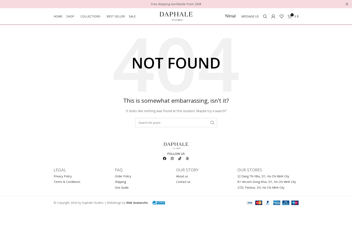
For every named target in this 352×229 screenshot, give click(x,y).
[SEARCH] (212, 122)
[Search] (265, 16)
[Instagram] (172, 158)
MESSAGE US (250, 16)
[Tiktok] (180, 158)
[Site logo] (176, 16)
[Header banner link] (176, 4)
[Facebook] (164, 158)
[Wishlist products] (281, 16)
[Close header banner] (347, 4)
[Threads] (187, 158)
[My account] (273, 16)
